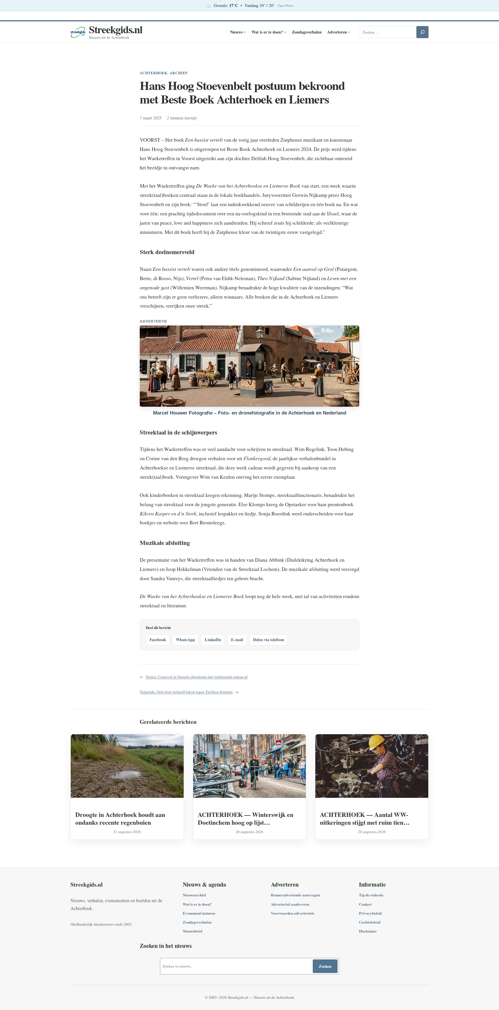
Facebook (158, 640)
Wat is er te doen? (197, 904)
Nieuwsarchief (194, 895)
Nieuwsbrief (192, 931)
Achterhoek (153, 73)
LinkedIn (213, 640)
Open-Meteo (286, 5)
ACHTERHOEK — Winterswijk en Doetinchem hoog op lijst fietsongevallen (245, 818)
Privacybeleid (370, 913)
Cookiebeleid (369, 922)
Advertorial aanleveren (290, 904)
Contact (365, 904)
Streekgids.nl (115, 29)
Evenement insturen (199, 913)
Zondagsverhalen (197, 922)
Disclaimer (368, 931)
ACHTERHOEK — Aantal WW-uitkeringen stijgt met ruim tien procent (364, 818)
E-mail (237, 640)
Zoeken (325, 966)
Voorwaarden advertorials (292, 913)
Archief (179, 73)
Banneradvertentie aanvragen (295, 895)
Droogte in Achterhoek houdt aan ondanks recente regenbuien (120, 818)
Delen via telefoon (268, 640)
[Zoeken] (422, 32)
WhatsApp (185, 640)
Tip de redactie (371, 895)
